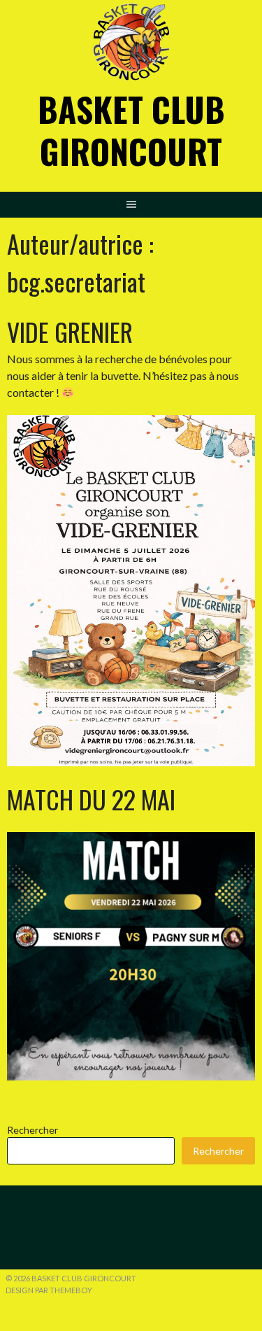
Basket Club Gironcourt (131, 130)
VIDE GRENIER (70, 331)
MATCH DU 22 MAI (91, 798)
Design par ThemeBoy (49, 1290)
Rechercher (32, 1130)
